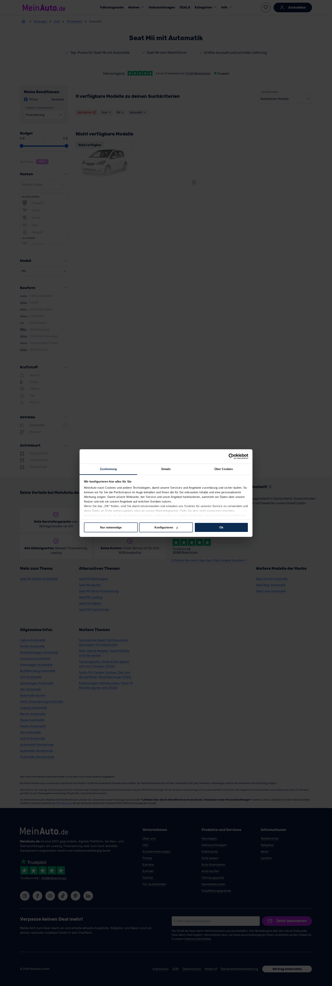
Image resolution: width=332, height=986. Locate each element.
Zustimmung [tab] (108, 468)
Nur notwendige (111, 527)
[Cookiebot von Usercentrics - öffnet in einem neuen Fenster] (231, 456)
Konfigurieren (163, 527)
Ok (221, 527)
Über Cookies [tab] (223, 468)
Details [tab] (166, 468)
